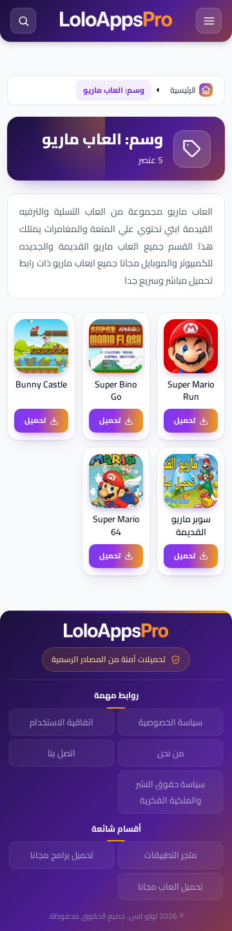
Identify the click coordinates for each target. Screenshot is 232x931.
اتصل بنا (61, 753)
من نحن (170, 753)
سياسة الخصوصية (170, 722)
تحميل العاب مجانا (170, 886)
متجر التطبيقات (170, 855)
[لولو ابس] (115, 21)
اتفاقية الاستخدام (61, 722)
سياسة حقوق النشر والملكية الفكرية (170, 792)
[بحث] (23, 21)
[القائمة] (209, 21)
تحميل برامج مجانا (61, 855)
